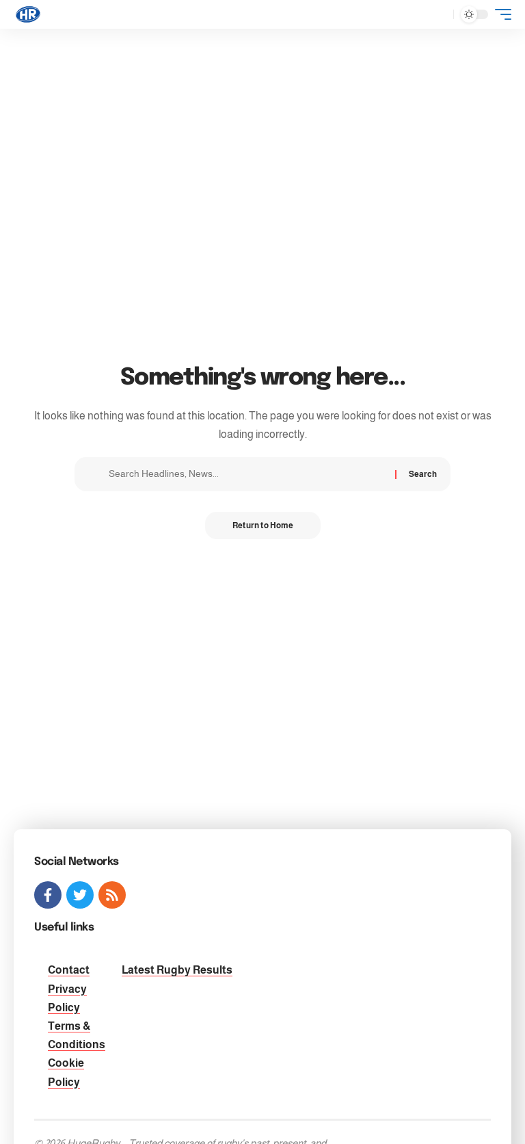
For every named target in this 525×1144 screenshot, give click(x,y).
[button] (439, 14)
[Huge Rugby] (28, 14)
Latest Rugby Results (177, 970)
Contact (69, 970)
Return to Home (262, 525)
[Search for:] (246, 474)
